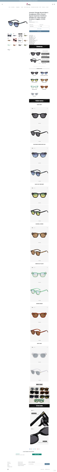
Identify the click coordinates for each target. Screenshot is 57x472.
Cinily (43, 469)
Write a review (37, 454)
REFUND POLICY (20, 463)
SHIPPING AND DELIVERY (22, 464)
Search (8, 465)
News (8, 464)
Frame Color (41, 24)
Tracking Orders (9, 466)
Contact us (9, 463)
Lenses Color (31, 24)
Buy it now (39, 31)
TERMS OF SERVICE (21, 465)
